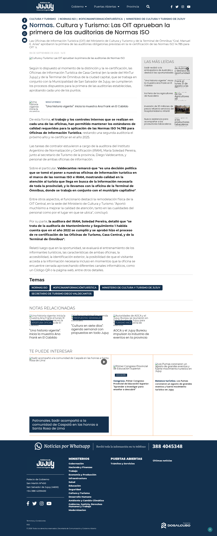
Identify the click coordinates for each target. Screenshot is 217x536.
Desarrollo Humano (80, 496)
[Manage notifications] (210, 529)
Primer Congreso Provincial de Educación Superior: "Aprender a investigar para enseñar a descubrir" (131, 385)
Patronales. (41, 420)
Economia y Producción (82, 474)
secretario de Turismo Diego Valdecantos (62, 293)
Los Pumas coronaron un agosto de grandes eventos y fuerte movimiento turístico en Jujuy (173, 385)
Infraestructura (78, 478)
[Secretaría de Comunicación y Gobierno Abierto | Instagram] (182, 6)
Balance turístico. (165, 380)
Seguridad (75, 489)
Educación (121, 375)
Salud (72, 482)
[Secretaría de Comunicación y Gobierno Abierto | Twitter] (177, 6)
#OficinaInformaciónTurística (74, 287)
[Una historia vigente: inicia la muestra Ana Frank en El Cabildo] (36, 106)
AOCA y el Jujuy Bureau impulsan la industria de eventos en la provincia (131, 334)
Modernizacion (77, 510)
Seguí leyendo (53, 102)
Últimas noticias (162, 460)
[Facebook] (24, 20)
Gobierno (77, 6)
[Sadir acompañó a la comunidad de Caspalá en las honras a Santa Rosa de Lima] (69, 387)
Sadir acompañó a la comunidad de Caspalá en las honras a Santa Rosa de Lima (65, 424)
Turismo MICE (123, 322)
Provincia (133, 6)
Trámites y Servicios (123, 463)
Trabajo (73, 471)
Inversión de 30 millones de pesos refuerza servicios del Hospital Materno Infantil (159, 109)
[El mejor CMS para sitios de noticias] (171, 525)
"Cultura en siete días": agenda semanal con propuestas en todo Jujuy (90, 329)
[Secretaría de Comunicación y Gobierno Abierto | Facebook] (172, 6)
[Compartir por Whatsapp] (24, 33)
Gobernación (76, 463)
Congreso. (119, 380)
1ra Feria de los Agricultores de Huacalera (158, 94)
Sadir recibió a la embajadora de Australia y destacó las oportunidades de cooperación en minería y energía (159, 72)
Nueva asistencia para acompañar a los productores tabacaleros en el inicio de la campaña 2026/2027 (158, 124)
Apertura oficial (42, 322)
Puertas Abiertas (105, 6)
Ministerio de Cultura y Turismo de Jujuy (131, 287)
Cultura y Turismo (79, 493)
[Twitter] (24, 27)
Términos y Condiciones (36, 521)
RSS (28, 525)
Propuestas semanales (88, 318)
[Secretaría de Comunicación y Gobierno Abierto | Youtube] (188, 6)
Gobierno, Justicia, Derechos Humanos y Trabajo (85, 505)
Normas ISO (39, 287)
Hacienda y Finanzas (80, 467)
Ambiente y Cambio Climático (86, 500)
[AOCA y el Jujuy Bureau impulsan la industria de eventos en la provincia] (132, 325)
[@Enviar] (24, 40)
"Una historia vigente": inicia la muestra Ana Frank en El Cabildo (87, 106)
